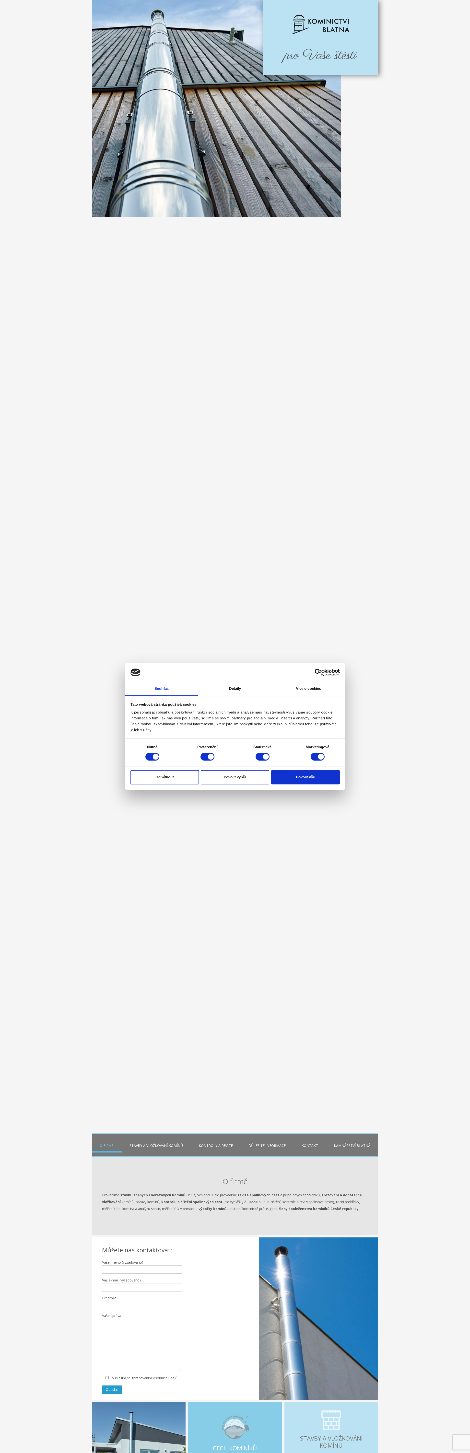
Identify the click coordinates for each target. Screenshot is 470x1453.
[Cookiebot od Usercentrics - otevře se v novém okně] (318, 672)
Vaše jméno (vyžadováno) (122, 1262)
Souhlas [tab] (161, 688)
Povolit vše (305, 777)
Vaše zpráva (111, 1315)
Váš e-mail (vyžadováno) (121, 1280)
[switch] (207, 757)
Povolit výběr (235, 777)
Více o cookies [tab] (308, 688)
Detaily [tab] (235, 688)
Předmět (109, 1298)
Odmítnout (164, 777)
